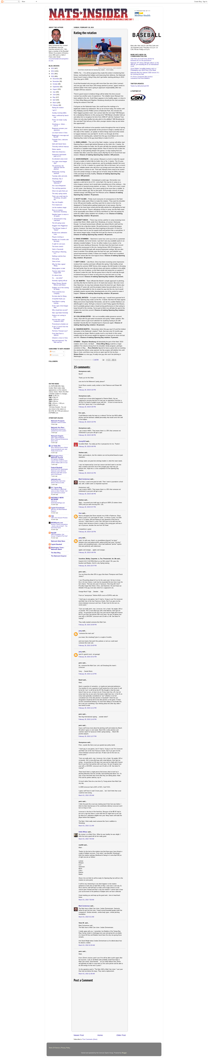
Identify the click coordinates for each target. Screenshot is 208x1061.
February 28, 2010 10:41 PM (88, 657)
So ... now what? (57, 278)
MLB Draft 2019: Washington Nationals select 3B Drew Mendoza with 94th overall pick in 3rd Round (59, 472)
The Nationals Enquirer (59, 556)
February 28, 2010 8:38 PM (87, 435)
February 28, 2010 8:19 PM (87, 390)
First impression (57, 205)
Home (100, 1035)
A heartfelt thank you (58, 299)
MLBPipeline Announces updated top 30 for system (58, 430)
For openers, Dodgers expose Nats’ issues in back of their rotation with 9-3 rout (59, 461)
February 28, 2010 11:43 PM (87, 719)
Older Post (121, 1035)
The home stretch (57, 246)
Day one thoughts (57, 202)
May (54, 97)
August (55, 89)
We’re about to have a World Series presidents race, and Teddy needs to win (59, 449)
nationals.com (56, 479)
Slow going (55, 259)
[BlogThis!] (109, 360)
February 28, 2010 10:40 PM (88, 645)
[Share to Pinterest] (115, 360)
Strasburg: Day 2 (57, 179)
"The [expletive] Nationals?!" (57, 182)
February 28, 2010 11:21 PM (87, 708)
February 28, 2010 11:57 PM (87, 736)
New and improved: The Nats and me (59, 341)
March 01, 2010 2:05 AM (86, 795)
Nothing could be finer (59, 256)
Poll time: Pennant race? (60, 331)
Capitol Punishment (57, 508)
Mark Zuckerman (84, 479)
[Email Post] (103, 360)
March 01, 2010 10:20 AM (87, 945)
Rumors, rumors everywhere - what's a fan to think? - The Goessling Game (59, 526)
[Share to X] (111, 360)
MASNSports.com (57, 523)
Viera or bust (56, 261)
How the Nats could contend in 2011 (58, 320)
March (55, 102)
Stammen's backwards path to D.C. (59, 155)
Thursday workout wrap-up (60, 146)
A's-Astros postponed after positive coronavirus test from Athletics (142, 77)
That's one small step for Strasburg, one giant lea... (60, 198)
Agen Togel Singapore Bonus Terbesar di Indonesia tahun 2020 (59, 439)
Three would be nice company (58, 292)
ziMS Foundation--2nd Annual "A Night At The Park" (59, 535)
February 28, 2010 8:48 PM (87, 494)
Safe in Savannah (57, 249)
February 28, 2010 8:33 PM (87, 422)
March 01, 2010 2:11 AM (86, 825)
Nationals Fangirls (57, 436)
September (56, 86)
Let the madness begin (59, 207)
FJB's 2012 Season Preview (59, 518)
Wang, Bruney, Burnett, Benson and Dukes (59, 284)
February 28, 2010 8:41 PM (87, 473)
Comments (54, 355)
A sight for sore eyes (58, 244)
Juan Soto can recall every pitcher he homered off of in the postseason (142, 59)
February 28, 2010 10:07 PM (88, 566)
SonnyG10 (82, 441)
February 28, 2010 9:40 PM (87, 552)
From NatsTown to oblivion (58, 334)
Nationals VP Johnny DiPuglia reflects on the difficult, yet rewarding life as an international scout (145, 64)
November (56, 81)
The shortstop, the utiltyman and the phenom (58, 167)
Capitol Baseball (56, 544)
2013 (52, 68)
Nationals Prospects (57, 421)
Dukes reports (56, 149)
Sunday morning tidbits (59, 113)
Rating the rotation (58, 107)
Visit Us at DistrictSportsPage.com (58, 502)
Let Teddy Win (56, 446)
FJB (52, 516)
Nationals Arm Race (57, 427)
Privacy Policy (65, 1048)
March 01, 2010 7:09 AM (86, 839)
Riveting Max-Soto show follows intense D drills (58, 481)
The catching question (59, 188)
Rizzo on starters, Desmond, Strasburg (59, 211)
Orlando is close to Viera (60, 338)
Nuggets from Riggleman (60, 226)
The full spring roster (58, 223)
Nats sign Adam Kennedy (60, 313)
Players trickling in (58, 237)
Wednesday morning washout (58, 172)
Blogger (124, 1053)
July (54, 92)
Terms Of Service (54, 1048)
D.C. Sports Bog (56, 487)
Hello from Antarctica (58, 152)
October (55, 84)
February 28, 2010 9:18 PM (87, 532)
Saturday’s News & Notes (58, 422)
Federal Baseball (56, 467)
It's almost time (57, 275)
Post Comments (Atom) (89, 1039)
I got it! (54, 110)
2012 (52, 71)
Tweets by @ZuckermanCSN (140, 86)
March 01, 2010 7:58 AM (86, 900)
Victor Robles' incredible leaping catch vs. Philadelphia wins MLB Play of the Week (144, 69)
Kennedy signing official (59, 280)
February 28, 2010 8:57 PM (87, 507)
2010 (52, 76)
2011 (52, 73)
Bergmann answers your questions (59, 129)
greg (80, 538)
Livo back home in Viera (59, 133)
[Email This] (107, 360)
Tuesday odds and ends (59, 176)
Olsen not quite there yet (60, 191)
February (56, 105)
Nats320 (53, 533)
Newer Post (79, 1035)
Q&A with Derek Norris (59, 144)
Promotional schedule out (60, 324)
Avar (80, 513)
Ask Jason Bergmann (59, 185)
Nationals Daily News (58, 541)
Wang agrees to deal (58, 268)
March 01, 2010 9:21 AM (86, 917)
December (56, 78)
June (54, 94)
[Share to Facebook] (113, 360)
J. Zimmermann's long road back (59, 219)
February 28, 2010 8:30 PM (87, 407)
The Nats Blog (55, 553)
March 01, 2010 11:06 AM (87, 973)
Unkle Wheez (83, 832)
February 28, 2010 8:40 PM (87, 446)
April (54, 100)
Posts (53, 351)
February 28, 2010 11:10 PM (87, 674)
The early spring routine (59, 193)
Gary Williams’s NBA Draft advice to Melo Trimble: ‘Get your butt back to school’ (59, 491)
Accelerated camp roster (59, 159)
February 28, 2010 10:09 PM (88, 625)
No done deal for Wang (59, 296)
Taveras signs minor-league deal (58, 272)
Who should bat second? (60, 310)
